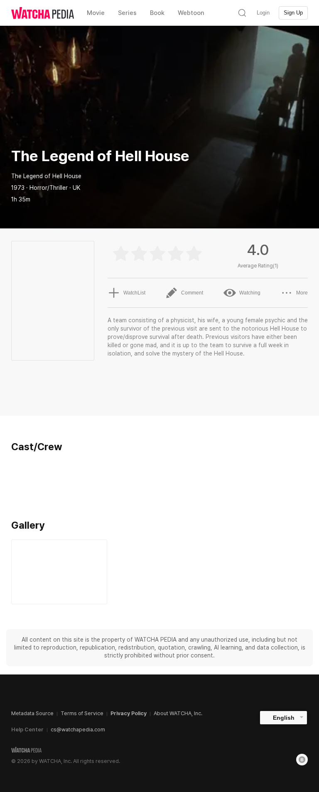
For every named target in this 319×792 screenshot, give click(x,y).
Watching (249, 293)
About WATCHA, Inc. (178, 713)
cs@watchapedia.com (78, 729)
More (302, 293)
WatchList (134, 293)
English (283, 717)
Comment (192, 293)
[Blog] (302, 759)
